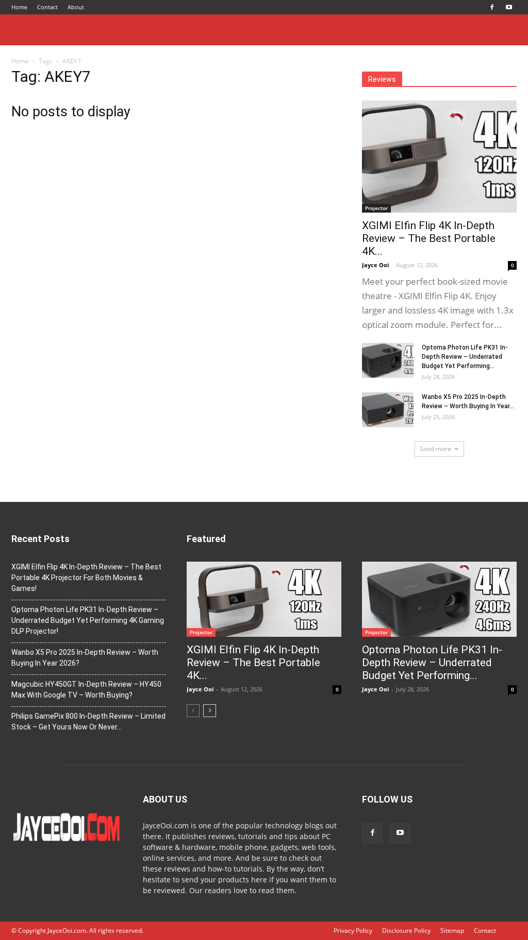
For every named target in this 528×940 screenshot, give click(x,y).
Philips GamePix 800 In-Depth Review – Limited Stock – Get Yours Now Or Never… (88, 721)
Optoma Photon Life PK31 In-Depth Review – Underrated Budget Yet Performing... (465, 357)
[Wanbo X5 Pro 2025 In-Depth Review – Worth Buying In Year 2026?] (388, 410)
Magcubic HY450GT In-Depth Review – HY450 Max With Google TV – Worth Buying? (86, 689)
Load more (435, 448)
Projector (376, 208)
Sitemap (452, 930)
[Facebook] (492, 7)
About (76, 7)
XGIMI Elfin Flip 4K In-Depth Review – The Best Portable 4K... (429, 238)
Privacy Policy (353, 930)
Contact (47, 7)
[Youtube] (509, 7)
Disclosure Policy (406, 930)
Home (19, 7)
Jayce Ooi (375, 265)
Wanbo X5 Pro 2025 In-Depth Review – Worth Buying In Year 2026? (84, 657)
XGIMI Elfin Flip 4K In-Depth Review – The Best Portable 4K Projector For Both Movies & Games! (86, 578)
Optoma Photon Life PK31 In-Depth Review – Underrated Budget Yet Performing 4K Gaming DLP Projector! (87, 620)
